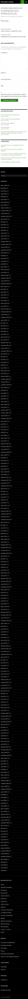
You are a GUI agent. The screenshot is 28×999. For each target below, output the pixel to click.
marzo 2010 (3, 738)
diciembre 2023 (4, 275)
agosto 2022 (4, 320)
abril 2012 (3, 668)
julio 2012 (3, 660)
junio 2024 (3, 258)
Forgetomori (4, 901)
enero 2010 (3, 744)
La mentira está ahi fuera (7, 909)
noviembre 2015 (5, 547)
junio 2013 (3, 629)
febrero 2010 (4, 741)
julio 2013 (3, 626)
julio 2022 (3, 323)
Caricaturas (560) (5, 127)
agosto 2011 (4, 690)
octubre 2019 (4, 415)
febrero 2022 (4, 337)
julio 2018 (3, 457)
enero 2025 (3, 238)
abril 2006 (3, 870)
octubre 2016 (4, 516)
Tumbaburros (4, 979)
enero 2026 (3, 205)
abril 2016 (3, 533)
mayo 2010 (3, 733)
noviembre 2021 (5, 345)
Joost (2, 162)
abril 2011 (3, 702)
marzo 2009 (3, 772)
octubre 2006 (4, 853)
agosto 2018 (4, 455)
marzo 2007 (3, 839)
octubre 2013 (4, 617)
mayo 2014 (3, 598)
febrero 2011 (4, 707)
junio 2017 (3, 494)
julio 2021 (3, 356)
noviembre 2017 (5, 480)
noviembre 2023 (5, 278)
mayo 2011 (3, 699)
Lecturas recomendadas (6, 915)
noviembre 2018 (5, 446)
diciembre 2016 (4, 511)
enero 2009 (3, 777)
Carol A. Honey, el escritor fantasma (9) (10, 114)
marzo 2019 (3, 435)
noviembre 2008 (5, 783)
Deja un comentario (18, 16)
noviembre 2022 (5, 311)
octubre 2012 (4, 651)
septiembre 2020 (5, 384)
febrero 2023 (4, 303)
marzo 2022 (3, 334)
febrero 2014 (4, 606)
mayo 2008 (3, 800)
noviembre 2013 (5, 615)
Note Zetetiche (4, 926)
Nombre (3, 72)
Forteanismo (4, 8)
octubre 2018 (4, 449)
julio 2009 (3, 761)
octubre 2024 (4, 247)
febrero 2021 (4, 370)
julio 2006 (3, 862)
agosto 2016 (4, 522)
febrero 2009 (4, 775)
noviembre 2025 (5, 210)
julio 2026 (3, 188)
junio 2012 (3, 662)
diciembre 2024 (4, 241)
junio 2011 (3, 696)
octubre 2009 (4, 752)
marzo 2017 (3, 502)
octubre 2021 (4, 348)
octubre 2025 (4, 213)
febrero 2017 (4, 505)
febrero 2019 (4, 438)
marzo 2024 (3, 266)
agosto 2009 (4, 758)
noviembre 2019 (5, 412)
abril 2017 (3, 500)
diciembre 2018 (4, 443)
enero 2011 (3, 710)
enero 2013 (3, 643)
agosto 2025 (4, 219)
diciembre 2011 (4, 679)
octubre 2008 (4, 786)
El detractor (4, 898)
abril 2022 (3, 331)
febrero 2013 (4, 640)
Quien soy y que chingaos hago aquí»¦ (10, 956)
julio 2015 (3, 558)
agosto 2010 (4, 724)
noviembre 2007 (5, 817)
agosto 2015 (4, 556)
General (11, 8)
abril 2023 (3, 297)
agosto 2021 (4, 354)
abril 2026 (3, 196)
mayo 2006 (3, 867)
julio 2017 (3, 491)
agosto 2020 (4, 387)
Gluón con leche (5, 904)
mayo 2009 (3, 766)
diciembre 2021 (4, 342)
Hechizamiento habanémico (7, 953)
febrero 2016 (4, 539)
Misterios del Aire (5, 924)
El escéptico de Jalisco (6, 945)
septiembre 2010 (5, 721)
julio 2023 (3, 289)
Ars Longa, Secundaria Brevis (8, 942)
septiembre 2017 (5, 485)
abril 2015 (3, 567)
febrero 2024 (4, 269)
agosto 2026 (4, 185)
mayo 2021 (3, 362)
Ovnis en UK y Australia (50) (7, 123)
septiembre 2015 (5, 553)
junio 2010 (3, 730)
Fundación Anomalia (5, 990)
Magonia (3, 918)
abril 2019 (3, 432)
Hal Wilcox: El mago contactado (12, 162)
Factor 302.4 (4, 948)
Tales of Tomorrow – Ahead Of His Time (11, 30)
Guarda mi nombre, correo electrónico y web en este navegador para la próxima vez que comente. (14, 95)
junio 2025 (3, 224)
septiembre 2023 (5, 283)
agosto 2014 (4, 589)
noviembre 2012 (5, 648)
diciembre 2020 (4, 376)
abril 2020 (3, 398)
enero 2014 (3, 609)
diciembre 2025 (4, 207)
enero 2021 (3, 373)
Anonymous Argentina (6, 887)
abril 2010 (3, 735)
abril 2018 (3, 466)
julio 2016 (3, 525)
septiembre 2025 (5, 216)
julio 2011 (3, 693)
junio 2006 (3, 865)
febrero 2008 (4, 808)
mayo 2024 (3, 261)
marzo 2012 (3, 671)
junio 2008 (3, 797)
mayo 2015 (3, 564)
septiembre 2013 (5, 620)
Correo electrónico (6, 79)
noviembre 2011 (5, 682)
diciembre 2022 (4, 309)
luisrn (10, 16)
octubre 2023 (4, 280)
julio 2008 (3, 794)
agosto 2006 (4, 859)
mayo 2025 (3, 227)
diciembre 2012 (4, 646)
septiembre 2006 (5, 856)
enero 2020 (3, 407)
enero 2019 (3, 441)
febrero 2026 (4, 202)
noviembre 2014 (5, 581)
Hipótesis (3, 907)
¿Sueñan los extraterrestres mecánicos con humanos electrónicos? (13, 154)
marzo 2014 (3, 603)
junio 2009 (3, 763)
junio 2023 (3, 292)
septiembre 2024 (5, 250)
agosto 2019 (4, 421)
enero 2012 (3, 676)
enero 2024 (3, 272)
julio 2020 (3, 390)
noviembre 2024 (5, 244)
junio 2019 (3, 427)
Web (2, 85)
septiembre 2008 (5, 789)
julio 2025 (3, 222)
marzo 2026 (3, 199)
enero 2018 (3, 474)
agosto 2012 (4, 657)
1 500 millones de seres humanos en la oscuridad (13, 35)
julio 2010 (3, 727)
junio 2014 (3, 595)
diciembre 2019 (4, 410)
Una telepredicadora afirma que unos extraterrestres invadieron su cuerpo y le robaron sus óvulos (13, 132)
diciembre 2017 (4, 477)
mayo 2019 (3, 429)
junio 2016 (3, 528)
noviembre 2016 (5, 514)
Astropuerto (4, 890)
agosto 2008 (4, 792)
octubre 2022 (4, 314)
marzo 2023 (3, 300)
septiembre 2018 (5, 452)
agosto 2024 (4, 252)
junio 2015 (3, 561)
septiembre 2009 (5, 755)
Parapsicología (17, 8)
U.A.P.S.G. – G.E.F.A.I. (6, 929)
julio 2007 (3, 828)
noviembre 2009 (5, 749)
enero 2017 (3, 508)
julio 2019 (3, 424)
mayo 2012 (3, 665)
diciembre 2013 (4, 612)
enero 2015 (3, 575)
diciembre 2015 (4, 544)
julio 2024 (3, 255)
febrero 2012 (4, 674)
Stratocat (3, 969)
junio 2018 (3, 460)
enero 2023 (3, 306)
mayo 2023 (3, 295)
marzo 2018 (3, 469)
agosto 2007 (4, 825)
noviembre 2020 (5, 379)
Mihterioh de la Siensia (6, 921)
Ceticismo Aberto (5, 895)
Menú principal (26, 2)
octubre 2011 (4, 685)
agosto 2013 (4, 623)
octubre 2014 (4, 584)
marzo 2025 (3, 233)
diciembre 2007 (4, 814)
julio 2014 (3, 592)
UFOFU (2, 932)
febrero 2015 (4, 573)
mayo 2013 (3, 631)
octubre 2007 (4, 820)
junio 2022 (3, 325)
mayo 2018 (3, 463)
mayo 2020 (3, 396)
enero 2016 (3, 542)
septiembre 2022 (5, 317)
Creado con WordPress (6, 997)
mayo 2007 (3, 834)
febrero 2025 (4, 236)
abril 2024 (3, 264)
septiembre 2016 (5, 519)
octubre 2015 (4, 550)
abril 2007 (3, 836)
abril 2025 (3, 230)
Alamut (2, 884)
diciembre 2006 (4, 848)
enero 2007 (3, 845)
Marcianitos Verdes (7, 2)
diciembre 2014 (4, 578)
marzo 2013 (3, 637)
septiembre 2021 (5, 351)
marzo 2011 (3, 704)
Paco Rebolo (4, 966)
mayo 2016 (3, 530)
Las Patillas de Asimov (6, 912)
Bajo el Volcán (4, 893)
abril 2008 (3, 803)
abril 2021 (3, 365)
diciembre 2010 (4, 713)
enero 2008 (3, 811)
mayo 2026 (3, 193)
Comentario (4, 52)
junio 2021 (3, 359)
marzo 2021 (3, 368)
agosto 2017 (4, 488)
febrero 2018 (4, 471)
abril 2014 (3, 601)
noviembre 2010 (5, 716)
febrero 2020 (4, 404)
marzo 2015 (3, 570)
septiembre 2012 (5, 654)
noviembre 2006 (5, 851)
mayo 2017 (3, 497)
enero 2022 (3, 339)
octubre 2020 (4, 382)
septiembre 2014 (5, 587)
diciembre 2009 (4, 747)
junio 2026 (3, 191)
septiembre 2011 (5, 688)
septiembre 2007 (5, 822)
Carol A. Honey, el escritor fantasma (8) (10, 119)
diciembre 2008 (4, 780)
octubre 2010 (4, 719)
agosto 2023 (4, 286)
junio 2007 (3, 831)
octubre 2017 (4, 483)
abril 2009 (3, 769)
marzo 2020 (3, 401)
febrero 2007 (4, 842)
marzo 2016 (3, 536)
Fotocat (3, 951)
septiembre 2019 (5, 418)
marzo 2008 (3, 806)
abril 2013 (3, 634)
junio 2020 (3, 393)
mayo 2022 (3, 328)
